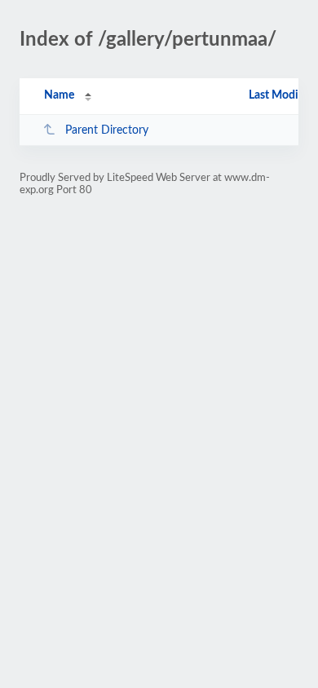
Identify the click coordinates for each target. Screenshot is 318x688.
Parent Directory (106, 130)
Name (59, 95)
